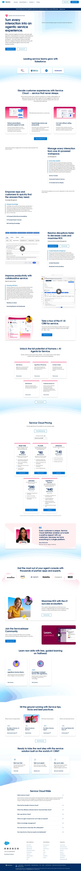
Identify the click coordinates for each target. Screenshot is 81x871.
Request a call (37, 770)
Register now (62, 9)
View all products (40, 402)
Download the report (11, 733)
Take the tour (46, 334)
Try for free (21, 49)
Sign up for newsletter (58, 770)
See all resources (40, 740)
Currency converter (40, 435)
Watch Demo (10, 49)
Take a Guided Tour (40, 138)
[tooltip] (44, 435)
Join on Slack (10, 641)
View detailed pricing (40, 431)
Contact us (49, 509)
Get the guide (64, 733)
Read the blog (28, 733)
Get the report (46, 733)
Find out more (64, 246)
